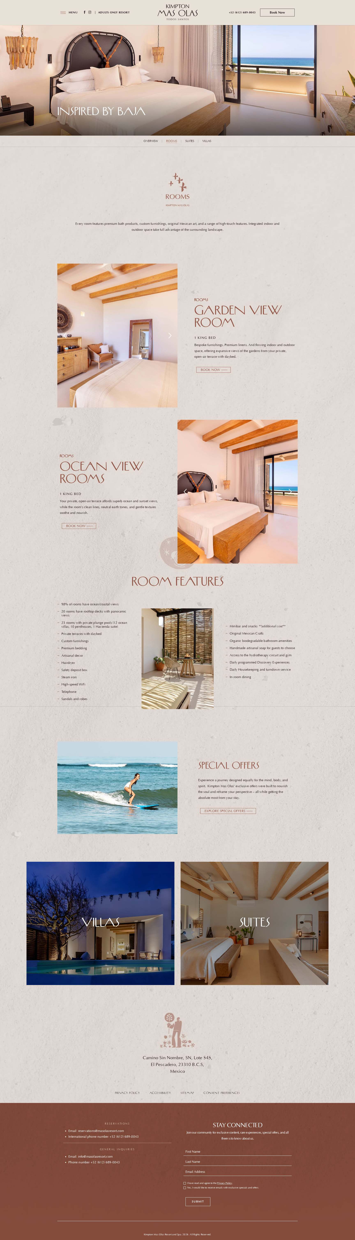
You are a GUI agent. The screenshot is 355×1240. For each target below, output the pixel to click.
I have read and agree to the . (210, 1183)
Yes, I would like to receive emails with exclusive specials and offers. (223, 1188)
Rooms (171, 141)
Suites (189, 141)
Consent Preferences (222, 1093)
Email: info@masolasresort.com (90, 1156)
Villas (206, 141)
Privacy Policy (127, 1093)
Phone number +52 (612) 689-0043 (94, 1162)
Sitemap (187, 1093)
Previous (65, 335)
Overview (151, 141)
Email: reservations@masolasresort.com (96, 1131)
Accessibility (160, 1093)
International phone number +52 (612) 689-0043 (103, 1136)
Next (170, 335)
